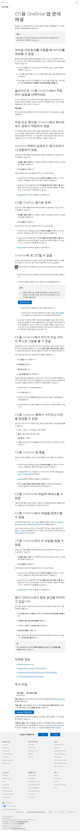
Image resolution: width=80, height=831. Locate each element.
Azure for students (58, 766)
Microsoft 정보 (57, 778)
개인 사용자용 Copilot (7, 754)
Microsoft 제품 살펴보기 (8, 760)
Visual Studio (31, 797)
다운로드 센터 (31, 747)
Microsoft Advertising (7, 791)
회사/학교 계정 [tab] (32, 693)
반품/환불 (30, 754)
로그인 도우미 (25, 302)
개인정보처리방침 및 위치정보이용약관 (36, 812)
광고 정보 (62, 812)
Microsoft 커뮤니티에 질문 (55, 725)
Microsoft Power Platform (34, 791)
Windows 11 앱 (5, 763)
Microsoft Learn (32, 778)
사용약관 (50, 812)
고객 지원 (5, 7)
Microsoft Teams (6, 797)
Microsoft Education (59, 744)
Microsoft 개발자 (32, 775)
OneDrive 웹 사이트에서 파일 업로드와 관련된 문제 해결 (37, 672)
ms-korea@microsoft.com (22, 821)
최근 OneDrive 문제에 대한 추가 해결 (31, 676)
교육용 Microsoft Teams (60, 751)
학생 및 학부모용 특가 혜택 (60, 763)
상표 (56, 812)
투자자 (55, 788)
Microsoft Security (6, 778)
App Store (21, 195)
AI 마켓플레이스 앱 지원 (34, 781)
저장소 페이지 (20, 533)
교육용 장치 (57, 747)
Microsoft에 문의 (20, 812)
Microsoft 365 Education (60, 754)
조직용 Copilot (5, 751)
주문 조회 (30, 757)
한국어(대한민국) (9, 802)
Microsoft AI (5, 775)
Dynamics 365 (5, 784)
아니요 (55, 735)
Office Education (58, 757)
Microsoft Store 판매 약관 (19, 828)
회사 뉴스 (56, 781)
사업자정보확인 (21, 823)
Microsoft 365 (5, 757)
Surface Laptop (5, 747)
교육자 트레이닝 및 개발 (60, 760)
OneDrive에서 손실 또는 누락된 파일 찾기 (32, 668)
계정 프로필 (31, 744)
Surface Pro (5, 744)
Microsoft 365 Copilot (7, 794)
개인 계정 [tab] (20, 693)
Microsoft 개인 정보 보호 (60, 784)
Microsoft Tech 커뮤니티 (34, 784)
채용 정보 (56, 775)
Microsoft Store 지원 (33, 751)
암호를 (61, 313)
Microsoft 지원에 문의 (24, 712)
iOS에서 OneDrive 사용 (26, 664)
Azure (3, 781)
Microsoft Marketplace (33, 788)
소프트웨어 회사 (32, 794)
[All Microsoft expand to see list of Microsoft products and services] (2, 2)
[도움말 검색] (6, 2)
